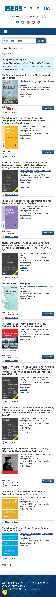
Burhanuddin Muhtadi (27, 126)
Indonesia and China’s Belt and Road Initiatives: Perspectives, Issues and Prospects (24, 492)
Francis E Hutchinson (45, 253)
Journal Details (25, 187)
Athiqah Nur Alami (35, 81)
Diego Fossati (24, 534)
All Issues (23, 185)
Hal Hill (22, 329)
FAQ (3, 583)
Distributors (18, 586)
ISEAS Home (14, 16)
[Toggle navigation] (5, 31)
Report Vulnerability (17, 583)
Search (41, 41)
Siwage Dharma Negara (42, 171)
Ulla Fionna (23, 454)
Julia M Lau (24, 81)
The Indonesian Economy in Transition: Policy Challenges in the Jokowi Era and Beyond (24, 325)
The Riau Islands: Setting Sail (16, 283)
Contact (6, 586)
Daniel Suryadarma (26, 173)
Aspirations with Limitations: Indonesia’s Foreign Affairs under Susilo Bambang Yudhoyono (25, 449)
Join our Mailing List (31, 16)
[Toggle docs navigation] (51, 40)
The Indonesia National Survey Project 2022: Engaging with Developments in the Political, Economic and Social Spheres (23, 120)
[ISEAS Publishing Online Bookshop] (28, 9)
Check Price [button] (48, 108)
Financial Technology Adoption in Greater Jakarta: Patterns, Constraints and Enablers (26, 202)
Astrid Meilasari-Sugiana (28, 206)
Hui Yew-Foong (41, 126)
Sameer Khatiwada (26, 171)
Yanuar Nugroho (31, 83)
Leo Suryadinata (43, 497)
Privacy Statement (39, 583)
